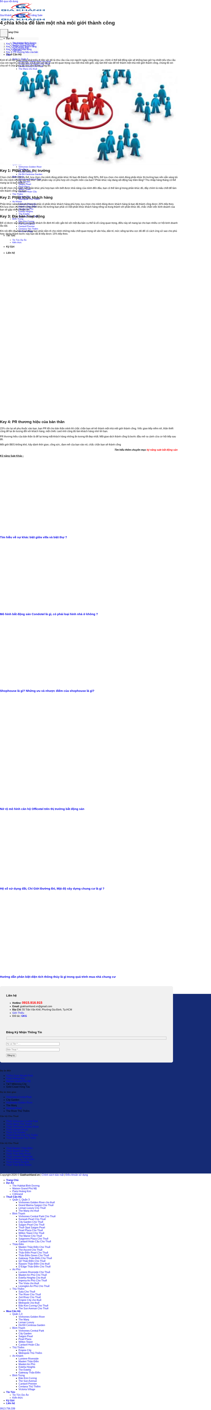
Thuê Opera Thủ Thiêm (19, 1124)
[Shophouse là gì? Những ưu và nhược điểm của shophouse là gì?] (59, 684)
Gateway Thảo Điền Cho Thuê (35, 1258)
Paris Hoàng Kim (15, 1078)
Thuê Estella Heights (17, 1162)
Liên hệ (10, 1403)
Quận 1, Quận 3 (21, 1199)
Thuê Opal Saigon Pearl (32, 1227)
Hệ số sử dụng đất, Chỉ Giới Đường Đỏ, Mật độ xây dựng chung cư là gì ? (52, 888)
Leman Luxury (26, 1322)
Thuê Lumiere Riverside (19, 1156)
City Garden (25, 1333)
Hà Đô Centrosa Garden (30, 174)
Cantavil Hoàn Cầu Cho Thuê (35, 1241)
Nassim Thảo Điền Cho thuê (34, 1263)
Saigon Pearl (26, 1336)
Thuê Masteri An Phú (17, 1151)
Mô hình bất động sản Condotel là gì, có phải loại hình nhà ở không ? (49, 614)
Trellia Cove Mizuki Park (19, 1075)
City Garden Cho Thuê (31, 1222)
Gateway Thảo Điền (29, 1372)
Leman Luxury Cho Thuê (32, 1208)
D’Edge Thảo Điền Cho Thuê (35, 1266)
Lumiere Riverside (29, 1358)
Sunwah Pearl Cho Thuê (32, 1219)
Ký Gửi (10, 1400)
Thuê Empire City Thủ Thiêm (22, 1135)
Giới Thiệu (18, 1013)
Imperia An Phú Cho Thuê (33, 1280)
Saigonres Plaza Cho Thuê (33, 1238)
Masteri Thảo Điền (29, 1361)
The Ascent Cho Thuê (30, 1250)
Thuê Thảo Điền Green (19, 1165)
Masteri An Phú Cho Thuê (33, 1275)
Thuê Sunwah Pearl (17, 1129)
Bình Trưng (17, 219)
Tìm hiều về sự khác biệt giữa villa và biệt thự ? (33, 537)
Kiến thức (19, 15)
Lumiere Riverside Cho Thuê (34, 1272)
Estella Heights (26, 211)
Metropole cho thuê (29, 1303)
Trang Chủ (12, 32)
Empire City (25, 1350)
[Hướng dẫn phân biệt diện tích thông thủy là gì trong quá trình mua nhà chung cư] (59, 971)
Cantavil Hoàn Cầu (28, 191)
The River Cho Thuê (30, 1294)
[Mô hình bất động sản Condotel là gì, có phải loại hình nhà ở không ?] (59, 608)
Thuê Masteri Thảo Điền (19, 1148)
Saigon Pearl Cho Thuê (31, 1224)
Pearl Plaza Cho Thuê (31, 1230)
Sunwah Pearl (14, 1108)
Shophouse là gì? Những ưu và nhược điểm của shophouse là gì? (47, 690)
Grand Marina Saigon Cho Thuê (36, 1205)
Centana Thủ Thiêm (28, 229)
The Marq (24, 1319)
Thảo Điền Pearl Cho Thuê (33, 1252)
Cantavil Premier (27, 226)
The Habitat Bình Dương (26, 1185)
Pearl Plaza (25, 1339)
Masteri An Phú (27, 1364)
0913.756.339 (7, 1408)
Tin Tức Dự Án (20, 1395)
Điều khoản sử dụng (76, 1175)
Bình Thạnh (18, 1213)
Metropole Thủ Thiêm (30, 1353)
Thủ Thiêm (17, 194)
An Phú (16, 1269)
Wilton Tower (26, 1342)
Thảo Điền (18, 1244)
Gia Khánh (6, 15)
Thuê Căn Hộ (14, 54)
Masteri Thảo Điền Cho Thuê (34, 1247)
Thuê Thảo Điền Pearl (18, 1153)
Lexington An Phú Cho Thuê (34, 1286)
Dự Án (10, 38)
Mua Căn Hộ (13, 1311)
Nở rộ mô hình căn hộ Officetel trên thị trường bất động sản (42, 809)
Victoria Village (27, 1389)
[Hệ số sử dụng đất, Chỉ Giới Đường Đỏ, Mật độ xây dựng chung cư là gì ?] (59, 882)
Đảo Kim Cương (26, 221)
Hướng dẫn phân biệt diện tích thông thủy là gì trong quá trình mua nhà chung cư (58, 976)
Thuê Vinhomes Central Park (22, 1121)
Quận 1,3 (17, 1314)
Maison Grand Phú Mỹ (18, 1081)
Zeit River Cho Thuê (30, 1297)
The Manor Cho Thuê (30, 1236)
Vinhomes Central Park (19, 1097)
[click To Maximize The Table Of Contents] (4, 33)
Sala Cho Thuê (27, 1291)
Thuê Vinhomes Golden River (22, 1126)
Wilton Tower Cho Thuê (31, 1233)
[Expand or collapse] (1, 39)
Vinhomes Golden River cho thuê (37, 1202)
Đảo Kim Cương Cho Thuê (33, 1305)
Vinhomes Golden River (30, 167)
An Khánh (17, 201)
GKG (24, 1016)
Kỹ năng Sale (35, 15)
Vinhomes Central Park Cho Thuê (37, 1216)
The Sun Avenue (28, 1381)
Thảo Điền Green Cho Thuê (34, 1255)
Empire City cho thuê (30, 1300)
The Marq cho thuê (28, 69)
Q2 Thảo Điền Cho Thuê (32, 1261)
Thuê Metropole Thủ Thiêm (21, 1138)
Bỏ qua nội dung (9, 1)
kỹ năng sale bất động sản (162, 450)
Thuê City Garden (16, 1132)
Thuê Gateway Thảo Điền (20, 1159)
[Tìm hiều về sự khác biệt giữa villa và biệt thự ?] (59, 531)
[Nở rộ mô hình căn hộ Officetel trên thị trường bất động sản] (59, 803)
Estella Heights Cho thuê (32, 1277)
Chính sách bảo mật (53, 1175)
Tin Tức (10, 235)
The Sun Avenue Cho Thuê (34, 1308)
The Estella (24, 214)
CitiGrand (17, 1194)
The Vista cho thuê (29, 1283)
